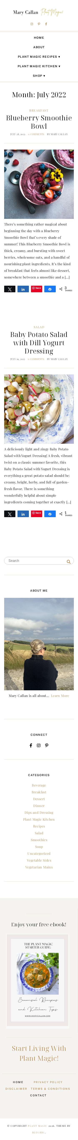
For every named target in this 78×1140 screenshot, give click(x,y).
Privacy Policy (49, 1082)
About (39, 47)
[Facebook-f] (46, 24)
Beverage (39, 785)
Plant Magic (37, 1125)
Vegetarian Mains (39, 867)
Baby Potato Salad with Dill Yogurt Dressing (39, 342)
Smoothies (39, 840)
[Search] (69, 561)
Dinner (39, 805)
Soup (39, 846)
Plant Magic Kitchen (38, 66)
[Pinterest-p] (39, 24)
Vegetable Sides (39, 860)
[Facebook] (31, 745)
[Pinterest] (46, 745)
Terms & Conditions (50, 1088)
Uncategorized (38, 853)
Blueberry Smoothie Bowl (39, 122)
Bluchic (38, 1132)
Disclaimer (16, 1088)
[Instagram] (32, 24)
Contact (38, 1095)
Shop (37, 75)
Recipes (39, 826)
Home (39, 37)
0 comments (36, 134)
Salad (39, 327)
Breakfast (38, 110)
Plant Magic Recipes (37, 56)
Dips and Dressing (39, 812)
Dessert (39, 799)
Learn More (60, 695)
